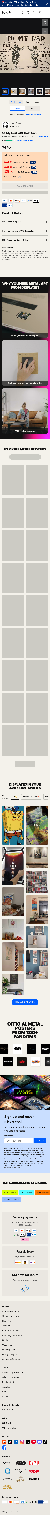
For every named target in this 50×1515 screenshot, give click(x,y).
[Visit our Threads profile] (45, 1442)
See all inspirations (25, 1002)
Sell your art (7, 1409)
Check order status (10, 1311)
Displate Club (8, 1382)
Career (5, 1396)
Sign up (40, 1141)
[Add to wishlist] (45, 22)
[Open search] (22, 13)
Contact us (7, 1340)
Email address (9, 1136)
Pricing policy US (9, 1354)
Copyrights (7, 1345)
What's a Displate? (10, 1377)
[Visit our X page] (28, 1442)
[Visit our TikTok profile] (10, 1442)
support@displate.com (12, 1167)
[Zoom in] (45, 31)
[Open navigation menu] (45, 12)
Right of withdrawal (11, 1330)
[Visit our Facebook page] (4, 1447)
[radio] (16, 102)
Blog (4, 1391)
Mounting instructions (12, 1335)
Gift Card (6, 1423)
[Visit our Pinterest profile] (33, 1442)
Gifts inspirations (9, 1428)
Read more (43, 136)
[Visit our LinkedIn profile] (16, 1442)
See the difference (33, 114)
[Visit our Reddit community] (4, 1442)
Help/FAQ (6, 1321)
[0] (28, 13)
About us (6, 1387)
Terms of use (7, 1325)
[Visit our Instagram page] (22, 1442)
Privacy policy (9, 1152)
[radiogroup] (25, 102)
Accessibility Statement (12, 1372)
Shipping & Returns (10, 1316)
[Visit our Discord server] (39, 1442)
